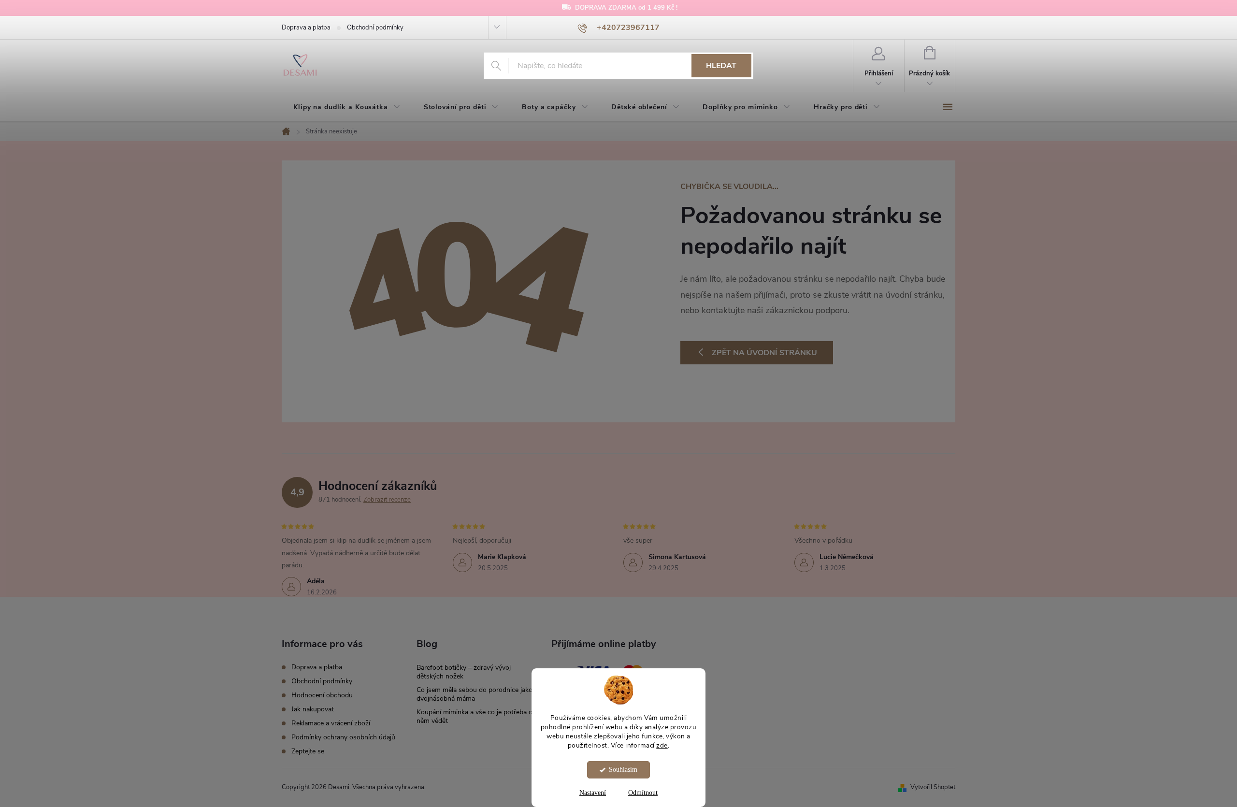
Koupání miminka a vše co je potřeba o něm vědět (474, 716)
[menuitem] (347, 107)
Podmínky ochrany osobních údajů (343, 737)
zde (662, 744)
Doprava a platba (306, 27)
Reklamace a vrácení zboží (330, 723)
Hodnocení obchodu (322, 695)
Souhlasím (623, 769)
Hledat (721, 65)
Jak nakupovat (312, 709)
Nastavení (592, 792)
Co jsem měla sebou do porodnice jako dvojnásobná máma (474, 694)
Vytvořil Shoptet (932, 787)
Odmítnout (643, 792)
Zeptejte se (307, 751)
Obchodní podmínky (375, 27)
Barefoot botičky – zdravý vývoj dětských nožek (464, 672)
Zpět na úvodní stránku (764, 352)
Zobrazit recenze (387, 499)
